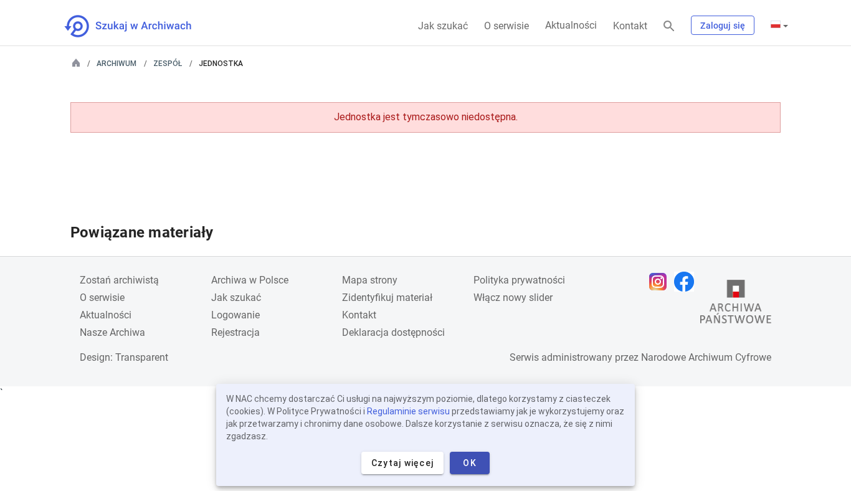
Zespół (167, 63)
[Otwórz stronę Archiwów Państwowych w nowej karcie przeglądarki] (735, 305)
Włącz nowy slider (513, 297)
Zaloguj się (722, 26)
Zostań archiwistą (119, 280)
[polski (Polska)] (779, 25)
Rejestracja (235, 332)
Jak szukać (443, 26)
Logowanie (235, 315)
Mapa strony (369, 280)
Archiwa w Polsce (249, 280)
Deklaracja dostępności (393, 332)
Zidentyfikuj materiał (387, 297)
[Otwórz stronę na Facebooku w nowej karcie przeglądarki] (687, 282)
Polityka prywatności (519, 280)
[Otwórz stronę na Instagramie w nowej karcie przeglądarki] (661, 282)
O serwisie (506, 26)
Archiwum (116, 63)
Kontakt (630, 26)
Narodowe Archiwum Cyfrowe (706, 357)
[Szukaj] (669, 26)
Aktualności (571, 25)
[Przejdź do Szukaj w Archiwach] (139, 26)
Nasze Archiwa (112, 332)
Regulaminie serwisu (408, 411)
